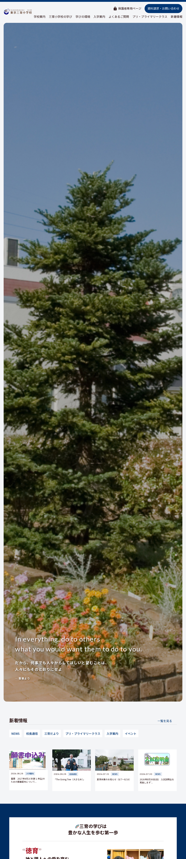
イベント (130, 733)
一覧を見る (164, 721)
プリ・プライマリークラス (149, 16)
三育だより (51, 733)
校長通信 (32, 733)
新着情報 (176, 16)
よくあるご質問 (119, 16)
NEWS (15, 733)
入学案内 (99, 16)
